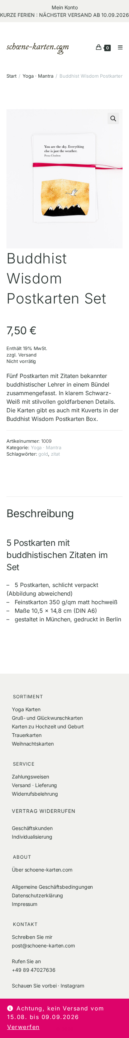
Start (11, 76)
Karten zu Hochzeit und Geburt (48, 726)
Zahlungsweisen (30, 776)
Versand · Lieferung (34, 785)
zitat (55, 454)
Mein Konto (65, 7)
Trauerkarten (27, 735)
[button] (113, 118)
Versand (27, 355)
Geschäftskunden (32, 828)
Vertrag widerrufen (44, 811)
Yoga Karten (26, 709)
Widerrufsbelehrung (35, 794)
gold (43, 454)
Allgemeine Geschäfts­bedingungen (52, 887)
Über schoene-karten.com (42, 870)
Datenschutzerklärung (37, 895)
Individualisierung (32, 837)
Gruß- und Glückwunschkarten (47, 718)
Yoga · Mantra (38, 76)
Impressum (24, 904)
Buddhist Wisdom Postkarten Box (51, 418)
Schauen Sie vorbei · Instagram (48, 986)
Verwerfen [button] (23, 1026)
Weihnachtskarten (33, 744)
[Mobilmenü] (118, 47)
